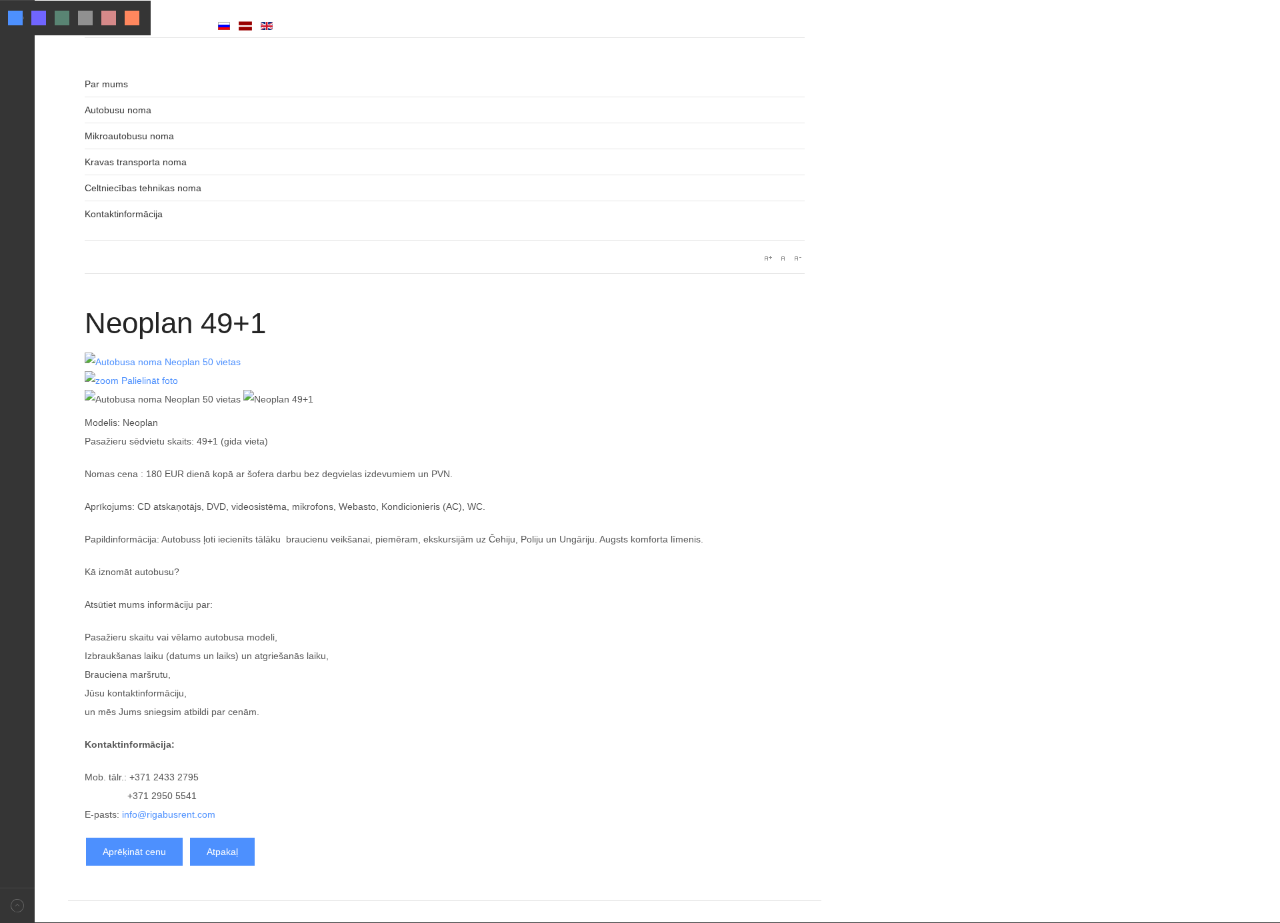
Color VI (132, 18)
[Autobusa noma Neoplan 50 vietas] (163, 399)
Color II (38, 18)
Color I (15, 18)
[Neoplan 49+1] (278, 399)
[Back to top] (17, 905)
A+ (768, 258)
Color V (108, 18)
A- (797, 258)
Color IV (85, 18)
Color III (62, 18)
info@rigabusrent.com (168, 814)
